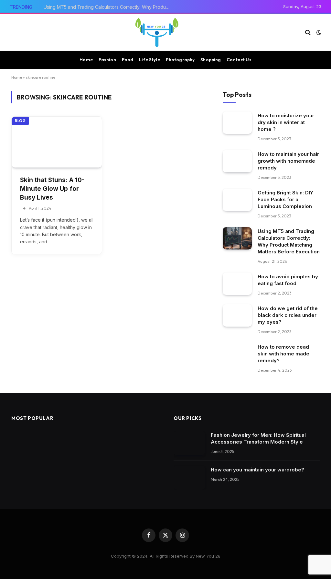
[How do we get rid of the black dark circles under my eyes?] (237, 315)
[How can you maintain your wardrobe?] (189, 478)
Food (127, 60)
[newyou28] (156, 32)
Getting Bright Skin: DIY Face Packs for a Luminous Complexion (285, 199)
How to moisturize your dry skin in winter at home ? (286, 122)
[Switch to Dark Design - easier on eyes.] (318, 32)
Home (86, 60)
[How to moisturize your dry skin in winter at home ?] (237, 122)
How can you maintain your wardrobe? (257, 470)
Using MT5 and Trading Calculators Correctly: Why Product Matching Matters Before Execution (108, 7)
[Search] (308, 32)
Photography (180, 60)
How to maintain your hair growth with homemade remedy (288, 161)
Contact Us (239, 60)
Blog (20, 121)
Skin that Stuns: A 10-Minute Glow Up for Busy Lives (52, 188)
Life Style (149, 60)
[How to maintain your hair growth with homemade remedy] (237, 161)
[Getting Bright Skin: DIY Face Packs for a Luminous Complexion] (237, 200)
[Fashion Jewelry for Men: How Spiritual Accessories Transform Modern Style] (189, 443)
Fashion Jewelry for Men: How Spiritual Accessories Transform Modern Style (258, 438)
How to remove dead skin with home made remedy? (283, 354)
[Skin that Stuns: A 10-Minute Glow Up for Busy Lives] (57, 142)
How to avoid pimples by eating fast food (288, 279)
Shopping (210, 60)
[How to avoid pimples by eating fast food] (237, 283)
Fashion (107, 60)
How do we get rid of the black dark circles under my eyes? (288, 315)
